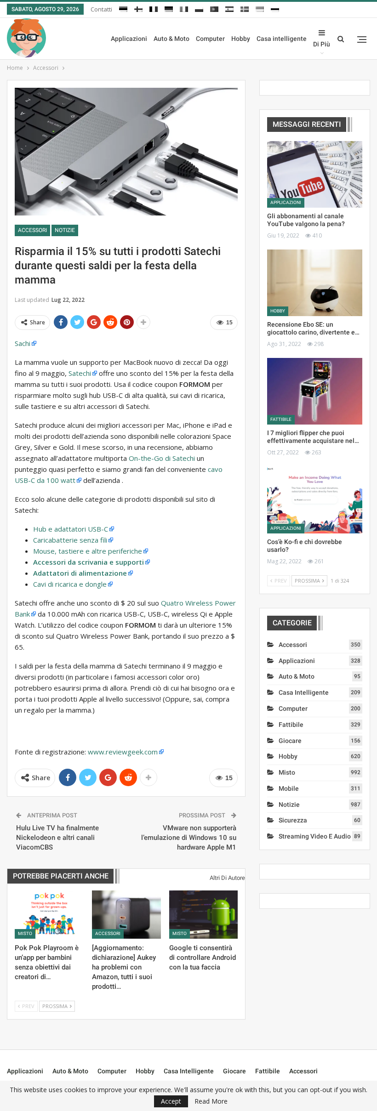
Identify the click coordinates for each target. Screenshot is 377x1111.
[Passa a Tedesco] (169, 8)
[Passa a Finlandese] (138, 8)
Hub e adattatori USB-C (70, 528)
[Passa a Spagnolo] (229, 8)
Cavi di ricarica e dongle (70, 584)
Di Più (321, 44)
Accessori (32, 230)
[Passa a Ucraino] (260, 8)
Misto (25, 933)
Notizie (65, 230)
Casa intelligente (282, 38)
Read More (211, 1101)
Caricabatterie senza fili (70, 539)
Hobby (240, 38)
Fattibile (280, 419)
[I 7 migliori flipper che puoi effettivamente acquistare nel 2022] (314, 391)
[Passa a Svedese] (244, 8)
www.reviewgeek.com (123, 751)
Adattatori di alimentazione (80, 573)
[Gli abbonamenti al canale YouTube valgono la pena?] (314, 174)
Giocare (290, 740)
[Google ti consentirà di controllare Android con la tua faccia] (203, 914)
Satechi (80, 373)
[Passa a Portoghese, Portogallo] (214, 8)
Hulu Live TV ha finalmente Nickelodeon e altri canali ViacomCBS (57, 837)
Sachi (22, 343)
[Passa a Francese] (153, 8)
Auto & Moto (171, 38)
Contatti (101, 9)
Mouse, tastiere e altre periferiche (87, 551)
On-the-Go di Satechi (162, 458)
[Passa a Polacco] (199, 8)
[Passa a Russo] (275, 8)
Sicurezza (293, 820)
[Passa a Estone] (123, 8)
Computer (210, 38)
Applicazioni (129, 38)
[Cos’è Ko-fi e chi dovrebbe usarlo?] (314, 500)
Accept (171, 1101)
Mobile (289, 788)
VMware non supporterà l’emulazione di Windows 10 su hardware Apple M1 (188, 837)
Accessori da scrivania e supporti (88, 562)
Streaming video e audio (315, 836)
